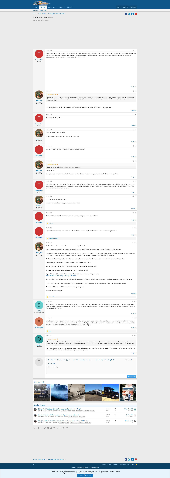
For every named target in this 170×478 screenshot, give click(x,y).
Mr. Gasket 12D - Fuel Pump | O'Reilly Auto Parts (61, 275)
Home (36, 7)
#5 (135, 146)
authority (62, 422)
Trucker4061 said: (51, 94)
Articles (69, 7)
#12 (135, 301)
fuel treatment (79, 410)
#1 (135, 50)
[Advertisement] (85, 34)
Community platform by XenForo (85, 467)
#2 (135, 91)
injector (87, 410)
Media (61, 7)
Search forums (43, 10)
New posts (35, 10)
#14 (135, 335)
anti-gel (64, 410)
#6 (135, 161)
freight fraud (73, 422)
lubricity (92, 410)
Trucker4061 (37, 20)
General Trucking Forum (54, 410)
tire (80, 416)
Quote (134, 86)
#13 (135, 318)
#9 (135, 212)
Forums (42, 7)
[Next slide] (134, 392)
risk (77, 416)
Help (128, 464)
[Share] (133, 50)
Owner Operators (53, 422)
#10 (135, 228)
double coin (72, 416)
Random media (39, 382)
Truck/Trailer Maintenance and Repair (57, 416)
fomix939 (130, 410)
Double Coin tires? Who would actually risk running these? (58, 415)
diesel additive (71, 410)
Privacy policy (122, 464)
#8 (135, 196)
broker (67, 422)
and (53, 238)
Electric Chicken (129, 416)
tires (84, 416)
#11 (135, 243)
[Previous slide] (36, 392)
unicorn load (88, 422)
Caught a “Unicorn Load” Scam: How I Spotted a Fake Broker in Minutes (63, 421)
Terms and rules (113, 464)
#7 (135, 181)
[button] (56, 7)
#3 (135, 114)
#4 (135, 129)
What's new (51, 7)
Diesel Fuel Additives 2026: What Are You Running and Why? (59, 409)
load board (80, 422)
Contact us (105, 464)
